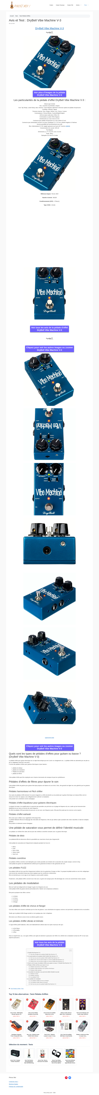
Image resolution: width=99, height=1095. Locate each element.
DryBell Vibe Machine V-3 (49, 28)
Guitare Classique (60, 5)
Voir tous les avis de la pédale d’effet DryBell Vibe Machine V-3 (49, 328)
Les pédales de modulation (34, 978)
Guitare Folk (70, 5)
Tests (85, 5)
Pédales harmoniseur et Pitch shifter (39, 966)
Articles (78, 5)
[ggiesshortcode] (49, 737)
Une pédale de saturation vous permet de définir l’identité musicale (43, 972)
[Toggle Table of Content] (69, 950)
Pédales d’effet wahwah (36, 970)
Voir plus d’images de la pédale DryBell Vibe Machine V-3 (49, 93)
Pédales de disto (34, 973)
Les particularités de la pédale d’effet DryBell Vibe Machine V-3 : (43, 956)
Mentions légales (13, 1084)
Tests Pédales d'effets (24, 16)
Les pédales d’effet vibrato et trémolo (39, 982)
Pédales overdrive (35, 975)
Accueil (12, 16)
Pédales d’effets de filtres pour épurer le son (38, 965)
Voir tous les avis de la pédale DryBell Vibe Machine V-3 (49, 943)
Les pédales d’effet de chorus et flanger (40, 980)
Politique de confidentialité (16, 1086)
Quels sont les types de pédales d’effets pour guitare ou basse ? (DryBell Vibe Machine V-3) (49, 963)
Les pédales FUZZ (35, 977)
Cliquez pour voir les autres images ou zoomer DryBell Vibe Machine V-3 (49, 348)
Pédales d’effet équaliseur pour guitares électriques (42, 968)
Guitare (51, 5)
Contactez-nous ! (13, 1081)
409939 (68, 126)
